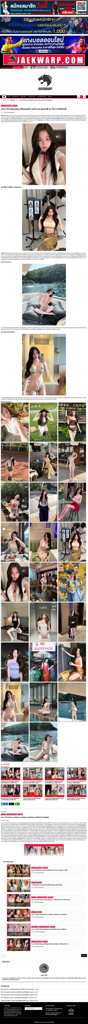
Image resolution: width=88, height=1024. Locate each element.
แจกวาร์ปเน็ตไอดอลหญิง (41, 96)
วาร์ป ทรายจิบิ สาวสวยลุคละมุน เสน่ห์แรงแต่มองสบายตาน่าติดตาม (56, 67)
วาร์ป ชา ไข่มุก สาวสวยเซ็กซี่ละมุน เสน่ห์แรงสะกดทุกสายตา (31, 799)
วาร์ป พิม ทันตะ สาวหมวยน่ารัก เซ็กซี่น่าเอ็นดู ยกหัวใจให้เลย (46, 885)
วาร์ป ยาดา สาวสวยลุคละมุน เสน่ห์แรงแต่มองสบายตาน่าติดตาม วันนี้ (32, 782)
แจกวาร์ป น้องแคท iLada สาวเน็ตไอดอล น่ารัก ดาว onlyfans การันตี (49, 870)
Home (8, 96)
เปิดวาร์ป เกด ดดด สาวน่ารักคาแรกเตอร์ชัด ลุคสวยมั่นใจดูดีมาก (15, 992)
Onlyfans (50, 96)
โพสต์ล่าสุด (14, 105)
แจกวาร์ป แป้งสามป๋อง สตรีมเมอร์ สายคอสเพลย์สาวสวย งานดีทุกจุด (48, 929)
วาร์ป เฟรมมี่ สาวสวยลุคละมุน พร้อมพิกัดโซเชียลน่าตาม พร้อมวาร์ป (54, 782)
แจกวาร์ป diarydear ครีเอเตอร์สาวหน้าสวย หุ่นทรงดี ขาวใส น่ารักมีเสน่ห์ (33, 109)
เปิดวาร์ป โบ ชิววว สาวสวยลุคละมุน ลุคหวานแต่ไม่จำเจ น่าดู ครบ (15, 989)
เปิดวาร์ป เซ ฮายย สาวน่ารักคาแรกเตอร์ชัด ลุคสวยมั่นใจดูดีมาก (15, 994)
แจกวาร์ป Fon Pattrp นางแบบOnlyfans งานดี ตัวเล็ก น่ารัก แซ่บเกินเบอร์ (50, 899)
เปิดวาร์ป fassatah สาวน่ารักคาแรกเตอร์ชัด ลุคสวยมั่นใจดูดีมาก (37, 67)
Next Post (3, 811)
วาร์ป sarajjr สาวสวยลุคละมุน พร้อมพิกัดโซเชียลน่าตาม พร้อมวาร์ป (10, 782)
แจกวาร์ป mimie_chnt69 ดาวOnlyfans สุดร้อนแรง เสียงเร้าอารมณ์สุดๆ (25, 817)
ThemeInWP (51, 1022)
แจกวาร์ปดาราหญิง (31, 96)
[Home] (4, 96)
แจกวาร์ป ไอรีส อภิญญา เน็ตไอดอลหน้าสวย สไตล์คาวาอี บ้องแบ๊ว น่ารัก (49, 944)
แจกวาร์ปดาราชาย (15, 96)
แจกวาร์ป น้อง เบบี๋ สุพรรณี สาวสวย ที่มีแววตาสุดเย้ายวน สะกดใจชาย (49, 914)
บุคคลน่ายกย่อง (23, 96)
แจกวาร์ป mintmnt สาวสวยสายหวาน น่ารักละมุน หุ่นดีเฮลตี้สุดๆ (76, 782)
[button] (78, 96)
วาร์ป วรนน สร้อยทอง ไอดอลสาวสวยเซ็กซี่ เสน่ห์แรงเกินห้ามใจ (54, 799)
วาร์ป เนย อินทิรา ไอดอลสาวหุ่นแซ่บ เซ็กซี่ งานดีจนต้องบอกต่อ (76, 799)
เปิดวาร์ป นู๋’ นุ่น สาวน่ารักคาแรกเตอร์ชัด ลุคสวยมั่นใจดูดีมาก (14, 997)
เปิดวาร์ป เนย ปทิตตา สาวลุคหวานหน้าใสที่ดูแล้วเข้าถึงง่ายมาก (15, 1000)
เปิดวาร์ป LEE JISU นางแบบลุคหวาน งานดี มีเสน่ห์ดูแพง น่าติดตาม (10, 799)
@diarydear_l (6, 766)
